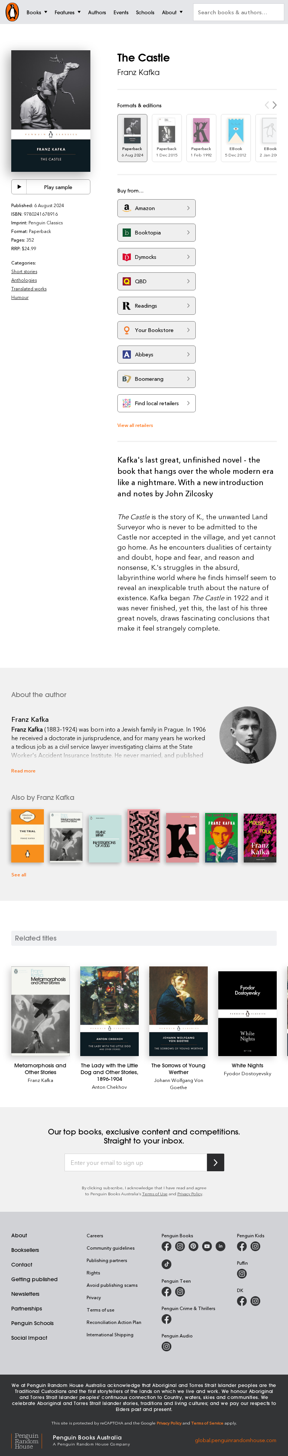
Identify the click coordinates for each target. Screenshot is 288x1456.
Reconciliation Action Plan (114, 1322)
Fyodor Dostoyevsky (247, 1073)
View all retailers (135, 424)
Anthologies (24, 279)
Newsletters (25, 1294)
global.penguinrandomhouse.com (235, 1440)
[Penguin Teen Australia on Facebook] (166, 1292)
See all (18, 874)
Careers (95, 1235)
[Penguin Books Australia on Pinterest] (193, 1246)
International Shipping (110, 1334)
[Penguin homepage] (12, 12)
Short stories (24, 271)
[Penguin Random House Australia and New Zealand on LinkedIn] (220, 1246)
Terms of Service (207, 1423)
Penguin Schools (32, 1323)
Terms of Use (155, 1193)
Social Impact (29, 1337)
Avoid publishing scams (112, 1285)
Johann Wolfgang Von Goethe (178, 1083)
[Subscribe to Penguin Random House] (215, 1162)
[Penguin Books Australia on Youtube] (207, 1246)
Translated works (28, 288)
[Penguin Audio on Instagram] (166, 1346)
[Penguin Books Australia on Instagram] (180, 1246)
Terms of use (100, 1309)
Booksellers (25, 1250)
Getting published (34, 1279)
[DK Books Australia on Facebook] (242, 1301)
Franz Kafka (138, 72)
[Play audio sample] (19, 187)
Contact (21, 1264)
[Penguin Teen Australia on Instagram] (180, 1292)
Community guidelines (111, 1247)
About (19, 1235)
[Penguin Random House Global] (32, 1439)
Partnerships (26, 1308)
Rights (93, 1272)
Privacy (94, 1297)
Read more (23, 770)
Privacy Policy (189, 1193)
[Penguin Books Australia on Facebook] (166, 1246)
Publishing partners (107, 1260)
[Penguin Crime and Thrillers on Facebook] (166, 1319)
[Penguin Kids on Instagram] (255, 1246)
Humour (19, 297)
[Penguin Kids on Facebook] (242, 1246)
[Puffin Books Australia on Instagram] (242, 1274)
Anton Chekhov (109, 1086)
